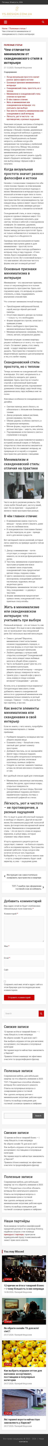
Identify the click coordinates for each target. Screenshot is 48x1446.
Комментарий (11, 914)
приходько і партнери (14, 1234)
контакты (23, 1441)
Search (41, 1014)
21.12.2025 (8, 68)
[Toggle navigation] (5, 22)
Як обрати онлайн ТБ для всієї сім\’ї (20, 1038)
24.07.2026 (8, 1384)
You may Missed (14, 1251)
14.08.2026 (8, 1292)
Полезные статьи (13, 45)
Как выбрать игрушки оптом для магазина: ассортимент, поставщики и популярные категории (24, 1044)
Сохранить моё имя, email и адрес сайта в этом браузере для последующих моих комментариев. (23, 987)
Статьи (8, 1279)
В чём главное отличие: (17, 99)
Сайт (6, 970)
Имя (6, 946)
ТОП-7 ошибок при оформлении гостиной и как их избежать (26, 887)
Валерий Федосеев (23, 68)
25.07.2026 (8, 1335)
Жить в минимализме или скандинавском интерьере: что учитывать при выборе (21, 105)
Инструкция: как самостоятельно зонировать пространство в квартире (24, 876)
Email (7, 958)
